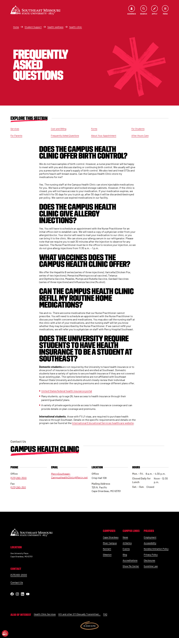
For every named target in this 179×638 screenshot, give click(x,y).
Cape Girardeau (110, 537)
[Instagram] (17, 594)
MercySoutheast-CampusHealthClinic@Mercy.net (69, 475)
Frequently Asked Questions (65, 135)
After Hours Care (140, 135)
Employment (150, 537)
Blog (125, 554)
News (125, 537)
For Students (138, 128)
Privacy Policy (151, 554)
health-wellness (55, 26)
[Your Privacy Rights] (5, 633)
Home (16, 26)
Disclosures (149, 560)
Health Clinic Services (45, 614)
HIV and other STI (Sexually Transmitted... (79, 614)
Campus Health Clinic (44, 449)
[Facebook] (12, 594)
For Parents (16, 135)
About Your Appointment (103, 135)
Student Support (33, 26)
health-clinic (75, 26)
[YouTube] (27, 594)
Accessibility (150, 543)
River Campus (110, 543)
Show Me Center (131, 566)
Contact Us (16, 582)
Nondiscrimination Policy (156, 548)
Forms (94, 128)
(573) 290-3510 (18, 477)
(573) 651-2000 (18, 574)
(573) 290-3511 (18, 487)
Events (126, 548)
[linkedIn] (22, 594)
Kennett (107, 548)
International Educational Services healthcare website (103, 423)
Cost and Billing (58, 128)
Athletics (127, 543)
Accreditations (130, 560)
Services (14, 128)
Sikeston (107, 554)
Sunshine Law (151, 566)
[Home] (35, 10)
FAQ (105, 614)
